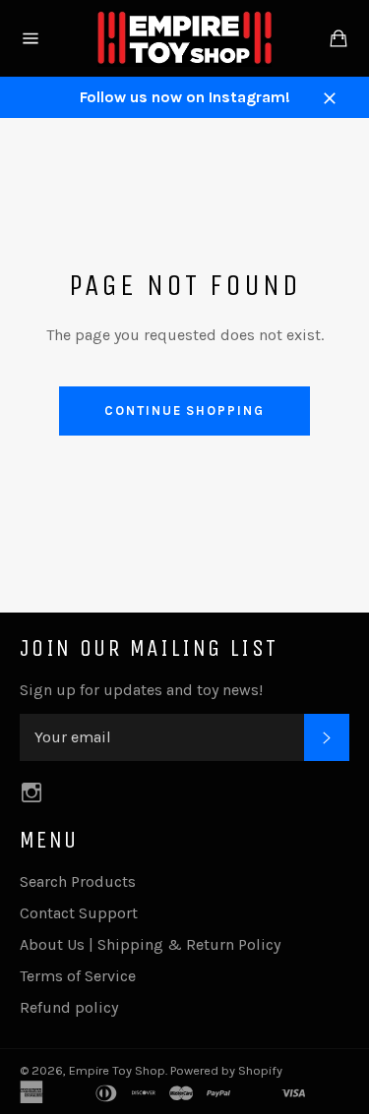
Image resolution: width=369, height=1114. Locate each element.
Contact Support (79, 913)
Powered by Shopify (226, 1070)
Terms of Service (78, 976)
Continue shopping (184, 410)
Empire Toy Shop (117, 1070)
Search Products (78, 881)
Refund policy (69, 1007)
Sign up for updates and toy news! (141, 689)
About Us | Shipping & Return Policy (150, 944)
